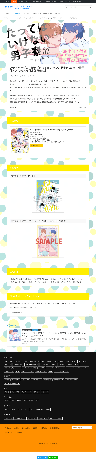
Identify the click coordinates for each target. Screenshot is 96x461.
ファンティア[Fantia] (23, 409)
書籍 (11, 361)
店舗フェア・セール (18, 364)
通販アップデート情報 (27, 371)
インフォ (14, 1)
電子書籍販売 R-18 (58, 380)
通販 (18, 1)
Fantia (17, 371)
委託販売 (8, 428)
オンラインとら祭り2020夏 (29, 368)
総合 (7, 13)
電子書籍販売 (47, 380)
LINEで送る (54, 457)
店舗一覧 (7, 392)
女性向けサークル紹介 (32, 364)
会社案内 (16, 428)
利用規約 (44, 428)
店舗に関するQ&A (26, 392)
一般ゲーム (62, 364)
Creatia (50, 371)
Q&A (37, 400)
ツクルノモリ (50, 368)
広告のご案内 (26, 428)
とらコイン (27, 1)
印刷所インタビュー (41, 371)
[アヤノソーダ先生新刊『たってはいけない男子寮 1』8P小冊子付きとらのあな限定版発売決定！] (15, 335)
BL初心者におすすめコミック (12, 368)
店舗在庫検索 (15, 392)
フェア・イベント (34, 361)
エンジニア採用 (72, 1)
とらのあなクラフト (10, 409)
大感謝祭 (41, 368)
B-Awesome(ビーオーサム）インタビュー (77, 368)
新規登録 (19, 400)
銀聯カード (45, 392)
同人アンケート (60, 368)
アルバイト (80, 1)
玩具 (26, 361)
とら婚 (33, 1)
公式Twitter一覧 (43, 418)
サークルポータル (61, 1)
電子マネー (36, 392)
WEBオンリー (39, 1)
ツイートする (43, 457)
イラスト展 (47, 1)
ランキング (27, 13)
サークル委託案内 (9, 400)
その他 (67, 361)
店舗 (22, 1)
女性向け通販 (25, 380)
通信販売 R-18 (15, 380)
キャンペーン (82, 361)
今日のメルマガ (9, 371)
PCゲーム (54, 364)
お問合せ (19, 432)
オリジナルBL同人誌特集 (61, 371)
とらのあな (7, 1)
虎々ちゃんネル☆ (31, 418)
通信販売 (49, 361)
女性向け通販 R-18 (36, 380)
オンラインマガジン (20, 418)
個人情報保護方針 (55, 428)
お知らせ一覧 (8, 418)
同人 (6, 361)
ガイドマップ (9, 432)
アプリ (76, 364)
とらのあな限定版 (58, 361)
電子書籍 (54, 1)
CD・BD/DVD (18, 361)
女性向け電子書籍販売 (71, 380)
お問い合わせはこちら (17, 312)
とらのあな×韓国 (44, 364)
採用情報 (35, 428)
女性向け (17, 13)
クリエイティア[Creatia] (37, 409)
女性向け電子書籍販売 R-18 (12, 383)
